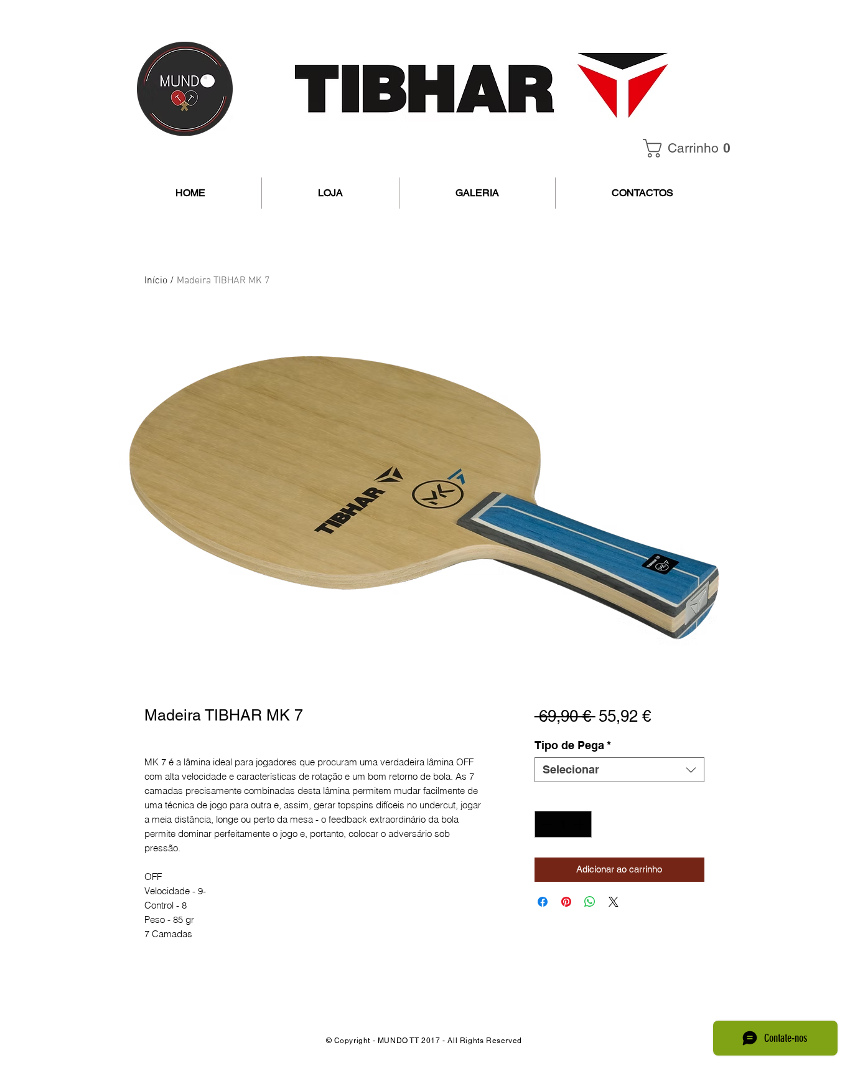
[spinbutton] (563, 824)
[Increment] (580, 824)
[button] (691, 148)
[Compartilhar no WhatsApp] (589, 901)
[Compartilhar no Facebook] (542, 901)
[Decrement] (546, 824)
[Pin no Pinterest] (566, 901)
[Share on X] (613, 901)
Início (155, 281)
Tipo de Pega (573, 745)
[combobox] (619, 769)
